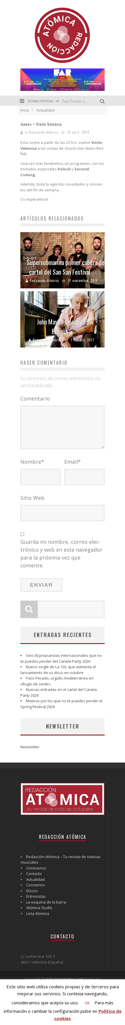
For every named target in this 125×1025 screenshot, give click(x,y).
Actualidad (35, 879)
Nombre (32, 461)
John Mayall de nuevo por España (65, 326)
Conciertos (35, 885)
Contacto (34, 873)
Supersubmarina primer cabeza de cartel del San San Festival (65, 266)
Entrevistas (36, 896)
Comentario (35, 398)
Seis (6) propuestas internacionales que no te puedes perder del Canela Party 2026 (61, 658)
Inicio (24, 110)
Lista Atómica (37, 913)
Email (72, 461)
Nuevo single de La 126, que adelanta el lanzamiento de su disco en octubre (58, 669)
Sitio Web (32, 497)
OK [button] (87, 1002)
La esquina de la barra (46, 902)
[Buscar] (103, 101)
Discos (32, 890)
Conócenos (36, 868)
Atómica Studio (39, 907)
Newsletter (30, 746)
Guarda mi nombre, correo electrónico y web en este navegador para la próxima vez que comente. (61, 553)
